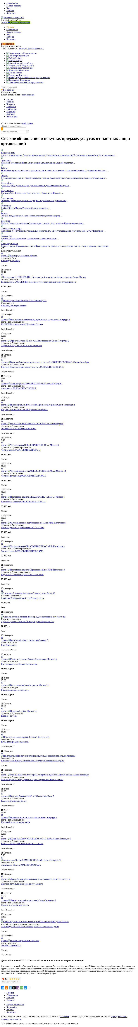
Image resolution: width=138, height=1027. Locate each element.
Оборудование (47, 216)
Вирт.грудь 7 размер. (10, 260)
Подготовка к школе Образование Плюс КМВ (22, 574)
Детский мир (7, 183)
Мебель (4, 223)
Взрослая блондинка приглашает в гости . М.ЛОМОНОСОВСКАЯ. (32, 367)
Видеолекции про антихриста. (15, 690)
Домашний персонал (96, 170)
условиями (64, 1016)
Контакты (10, 13)
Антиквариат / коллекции (13, 231)
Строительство (58, 170)
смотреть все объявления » (31, 49)
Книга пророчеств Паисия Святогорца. (19, 664)
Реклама (10, 1009)
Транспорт (6, 160)
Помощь (10, 10)
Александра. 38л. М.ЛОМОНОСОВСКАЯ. (21, 865)
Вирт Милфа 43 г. (9, 645)
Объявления (12, 3)
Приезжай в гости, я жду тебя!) (15, 822)
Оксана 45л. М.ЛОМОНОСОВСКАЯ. (18, 428)
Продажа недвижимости (34, 155)
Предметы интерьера (18, 223)
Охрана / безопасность (76, 170)
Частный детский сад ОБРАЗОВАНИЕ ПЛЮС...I (23, 476)
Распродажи (41, 246)
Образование (99, 178)
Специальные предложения (60, 246)
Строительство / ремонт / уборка (16, 178)
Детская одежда (8, 185)
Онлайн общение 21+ (11, 945)
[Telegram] (10, 987)
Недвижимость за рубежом (85, 155)
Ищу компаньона (107, 155)
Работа (4, 168)
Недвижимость (8, 153)
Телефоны (5, 200)
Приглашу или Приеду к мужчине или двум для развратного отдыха (32, 761)
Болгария (10, 114)
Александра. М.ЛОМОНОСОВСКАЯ (18, 388)
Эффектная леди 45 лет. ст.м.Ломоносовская (21, 345)
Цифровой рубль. (9, 716)
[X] (14, 987)
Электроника (7, 198)
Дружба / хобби (8, 238)
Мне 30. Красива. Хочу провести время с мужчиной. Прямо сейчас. (32, 779)
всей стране (27, 123)
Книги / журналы (73, 231)
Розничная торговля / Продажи (15, 170)
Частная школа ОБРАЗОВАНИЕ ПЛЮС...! (20, 450)
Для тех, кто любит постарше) (15, 905)
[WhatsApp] (21, 987)
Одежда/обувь (7, 193)
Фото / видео (29, 200)
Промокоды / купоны (26, 246)
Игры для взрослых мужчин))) (15, 742)
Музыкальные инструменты (38, 231)
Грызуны (26, 208)
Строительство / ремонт (39, 223)
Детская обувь (22, 185)
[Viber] (17, 987)
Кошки (11, 208)
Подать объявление (15, 1005)
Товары (4, 216)
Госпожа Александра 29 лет (14, 801)
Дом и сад (5, 221)
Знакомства (6, 236)
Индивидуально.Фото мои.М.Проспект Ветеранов (24, 409)
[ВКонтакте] (2, 987)
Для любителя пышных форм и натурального (22, 884)
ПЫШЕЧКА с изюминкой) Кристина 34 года (22, 324)
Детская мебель (52, 185)
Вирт (54, 238)
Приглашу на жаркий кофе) (13, 305)
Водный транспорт (64, 163)
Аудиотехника (59, 200)
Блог (8, 8)
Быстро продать (13, 6)
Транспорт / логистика (40, 170)
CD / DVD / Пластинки (92, 231)
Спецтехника (34, 163)
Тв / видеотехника (44, 200)
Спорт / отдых (58, 231)
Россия (9, 99)
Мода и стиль (7, 190)
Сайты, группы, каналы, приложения (91, 246)
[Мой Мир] (25, 987)
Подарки (57, 193)
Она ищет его (33, 238)
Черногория (11, 116)
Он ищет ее (21, 238)
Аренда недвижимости (11, 155)
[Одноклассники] (6, 987)
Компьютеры (17, 200)
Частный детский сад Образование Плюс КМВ (22, 527)
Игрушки (64, 185)
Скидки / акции (8, 246)
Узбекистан (11, 109)
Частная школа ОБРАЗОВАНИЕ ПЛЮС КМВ (22, 551)
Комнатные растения (73, 223)
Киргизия (10, 111)
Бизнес (4, 213)
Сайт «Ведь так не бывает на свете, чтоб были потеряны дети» (30, 926)
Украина (10, 102)
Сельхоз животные (39, 208)
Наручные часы (34, 193)
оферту (114, 1016)
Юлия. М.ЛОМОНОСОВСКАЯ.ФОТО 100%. (22, 843)
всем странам (28, 95)
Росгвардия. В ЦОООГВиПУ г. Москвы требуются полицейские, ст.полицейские (38, 282)
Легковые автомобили (11, 163)
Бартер (57, 216)
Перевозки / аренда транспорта (46, 178)
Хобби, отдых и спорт (11, 228)
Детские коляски (37, 185)
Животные (6, 206)
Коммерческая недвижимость (59, 155)
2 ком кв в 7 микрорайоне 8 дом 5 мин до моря (22, 598)
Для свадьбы (20, 193)
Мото (24, 163)
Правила (10, 1000)
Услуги (4, 175)
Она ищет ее (45, 238)
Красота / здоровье (83, 178)
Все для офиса (15, 216)
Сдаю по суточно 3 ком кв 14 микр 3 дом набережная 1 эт (27, 621)
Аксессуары (47, 193)
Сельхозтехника (47, 163)
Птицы (18, 208)
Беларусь (10, 104)
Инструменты (57, 223)
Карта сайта (11, 1007)
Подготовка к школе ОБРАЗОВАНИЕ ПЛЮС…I (23, 502)
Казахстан (11, 106)
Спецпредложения (9, 243)
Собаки (4, 208)
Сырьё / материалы (31, 216)
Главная (10, 27)
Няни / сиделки (68, 178)
